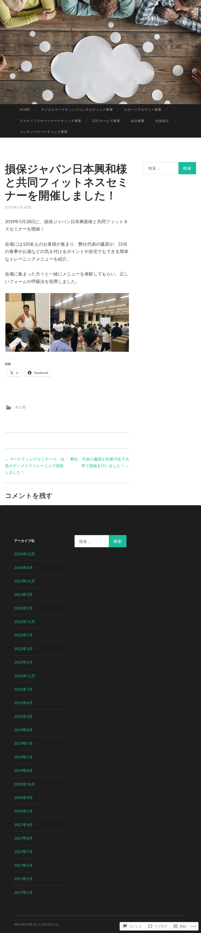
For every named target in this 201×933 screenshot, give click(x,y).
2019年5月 (23, 757)
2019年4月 (23, 770)
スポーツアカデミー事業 (143, 109)
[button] (27, 322)
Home (25, 109)
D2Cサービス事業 (106, 121)
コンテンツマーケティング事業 (44, 132)
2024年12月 (24, 553)
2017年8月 (23, 838)
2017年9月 (23, 824)
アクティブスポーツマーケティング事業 (50, 121)
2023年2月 (23, 608)
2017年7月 (23, 851)
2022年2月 (23, 662)
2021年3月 (23, 716)
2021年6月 (23, 702)
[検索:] (170, 168)
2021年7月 (23, 689)
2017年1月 (23, 892)
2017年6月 (23, 865)
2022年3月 (23, 648)
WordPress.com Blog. (37, 924)
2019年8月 (23, 729)
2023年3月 (23, 594)
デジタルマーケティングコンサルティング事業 (77, 109)
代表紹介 (162, 121)
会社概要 (138, 121)
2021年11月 (24, 675)
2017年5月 (23, 878)
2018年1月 (23, 811)
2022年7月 (23, 635)
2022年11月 (24, 621)
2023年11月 (24, 581)
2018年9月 (23, 797)
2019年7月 (23, 743)
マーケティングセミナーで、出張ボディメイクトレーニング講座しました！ (34, 465)
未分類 (20, 407)
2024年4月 (23, 567)
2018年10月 (24, 784)
